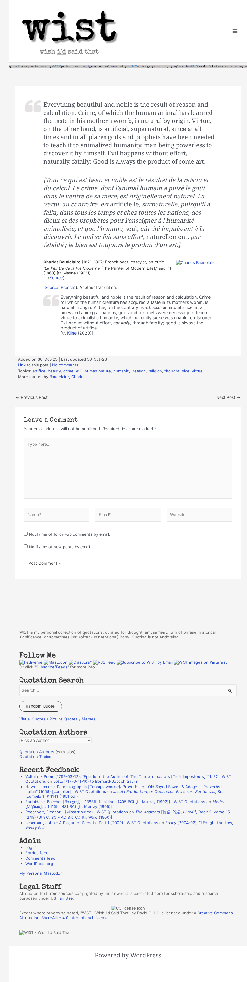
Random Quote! (41, 706)
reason (139, 371)
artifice (39, 371)
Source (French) (60, 287)
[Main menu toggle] (235, 31)
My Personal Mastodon (41, 873)
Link (22, 365)
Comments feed (40, 858)
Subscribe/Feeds (51, 667)
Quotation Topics (35, 756)
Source (56, 277)
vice (185, 371)
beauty (54, 371)
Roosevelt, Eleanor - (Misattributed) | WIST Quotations (76, 811)
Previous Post (32, 398)
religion (155, 371)
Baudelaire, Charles (67, 376)
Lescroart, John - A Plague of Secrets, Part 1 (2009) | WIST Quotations (91, 822)
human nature (98, 371)
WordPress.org (39, 863)
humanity (121, 371)
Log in (31, 847)
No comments (65, 365)
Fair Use (65, 898)
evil (79, 371)
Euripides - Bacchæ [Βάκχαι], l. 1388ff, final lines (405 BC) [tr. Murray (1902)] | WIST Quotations (115, 801)
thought (172, 371)
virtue (197, 371)
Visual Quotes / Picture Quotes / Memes (57, 719)
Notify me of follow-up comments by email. (69, 534)
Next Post (228, 398)
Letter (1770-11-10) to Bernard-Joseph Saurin (96, 781)
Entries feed (36, 852)
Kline (72, 332)
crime (68, 371)
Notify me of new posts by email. (60, 546)
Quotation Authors (36, 751)
